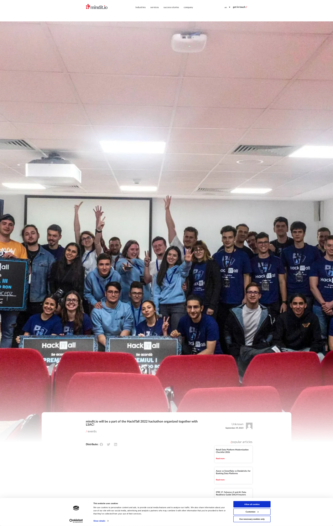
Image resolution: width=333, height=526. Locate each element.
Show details (99, 521)
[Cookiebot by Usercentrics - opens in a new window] (76, 521)
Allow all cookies (252, 504)
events (92, 431)
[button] (101, 444)
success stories (171, 7)
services (154, 7)
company (188, 7)
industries (141, 7)
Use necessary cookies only (252, 519)
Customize (250, 511)
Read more (220, 459)
